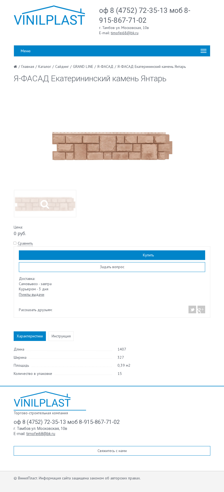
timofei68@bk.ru (124, 32)
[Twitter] (192, 309)
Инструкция (61, 336)
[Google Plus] (201, 309)
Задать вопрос (112, 266)
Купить (148, 255)
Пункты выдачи (31, 294)
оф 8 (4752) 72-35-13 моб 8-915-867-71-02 (67, 422)
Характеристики (30, 336)
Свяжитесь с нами (112, 450)
